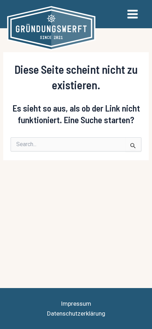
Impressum (76, 303)
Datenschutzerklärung (76, 313)
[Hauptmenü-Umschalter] (133, 14)
